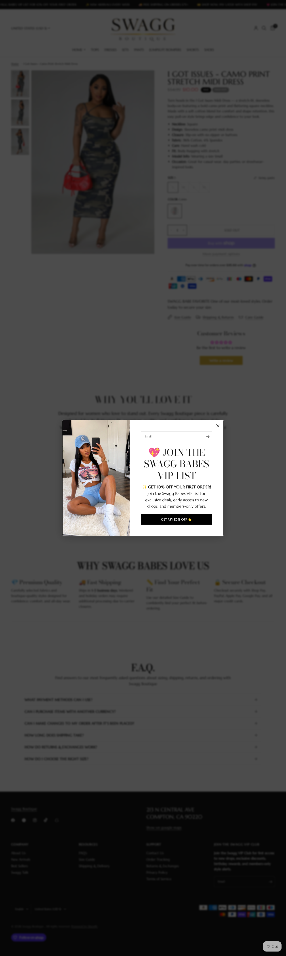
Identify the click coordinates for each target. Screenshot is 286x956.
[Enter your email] (207, 436)
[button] (176, 519)
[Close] (217, 425)
